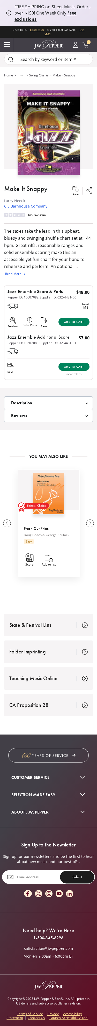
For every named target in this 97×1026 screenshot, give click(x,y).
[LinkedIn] (69, 894)
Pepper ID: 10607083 (23, 343)
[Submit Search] (11, 59)
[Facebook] (28, 894)
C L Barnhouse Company (25, 206)
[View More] (21, 75)
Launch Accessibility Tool (68, 1017)
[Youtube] (59, 894)
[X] (38, 894)
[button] (48, 131)
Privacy (53, 1013)
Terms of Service (30, 1013)
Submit (77, 877)
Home (8, 75)
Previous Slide (7, 523)
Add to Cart (74, 322)
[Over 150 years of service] (48, 755)
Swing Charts (39, 75)
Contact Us (37, 30)
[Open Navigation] (7, 45)
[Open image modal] (48, 134)
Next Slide (90, 523)
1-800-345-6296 (48, 938)
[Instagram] (49, 894)
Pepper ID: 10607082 (23, 297)
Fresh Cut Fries (36, 528)
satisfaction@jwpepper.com (48, 948)
